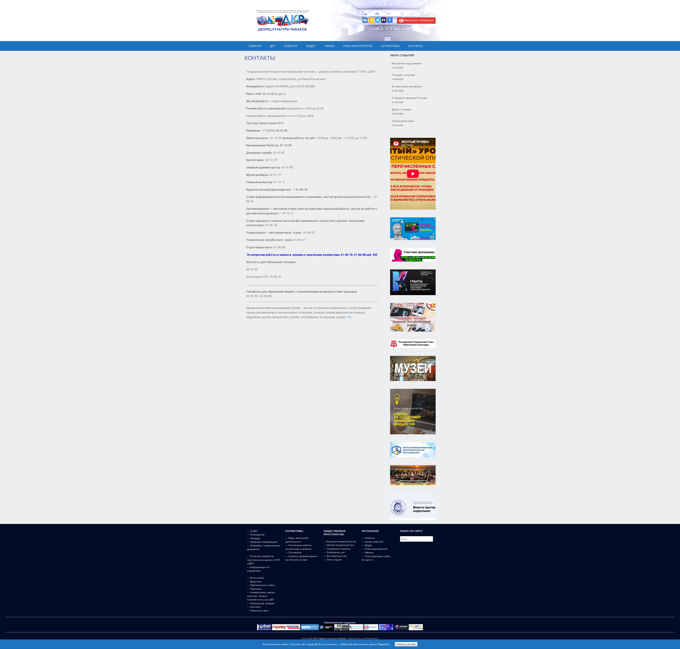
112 (349, 317)
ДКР (272, 45)
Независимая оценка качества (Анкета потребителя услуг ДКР (261, 596)
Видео (368, 545)
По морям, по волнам (403, 63)
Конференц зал (336, 552)
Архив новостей (374, 541)
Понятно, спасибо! (406, 644)
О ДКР (253, 531)
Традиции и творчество (404, 121)
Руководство (257, 534)
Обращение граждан (262, 603)
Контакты (255, 606)
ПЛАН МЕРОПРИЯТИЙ (357, 45)
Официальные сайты (262, 585)
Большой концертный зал (341, 541)
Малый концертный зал (340, 545)
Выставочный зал (337, 556)
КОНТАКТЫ (415, 45)
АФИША (329, 45)
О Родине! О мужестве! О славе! (409, 86)
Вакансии (255, 581)
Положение (295, 552)
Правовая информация (263, 541)
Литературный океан (403, 109)
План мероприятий (376, 549)
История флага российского (407, 75)
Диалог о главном (401, 98)
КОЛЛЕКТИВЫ (390, 45)
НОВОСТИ (290, 45)
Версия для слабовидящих (419, 20)
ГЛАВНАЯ (255, 45)
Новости (370, 538)
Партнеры (256, 588)
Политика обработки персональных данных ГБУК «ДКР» (263, 560)
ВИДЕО (311, 45)
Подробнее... (384, 644)
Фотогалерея (257, 578)
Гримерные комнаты (339, 548)
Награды (255, 538)
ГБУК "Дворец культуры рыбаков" (329, 638)
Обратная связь (259, 610)
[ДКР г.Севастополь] (281, 20)
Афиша (369, 552)
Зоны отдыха (334, 559)
